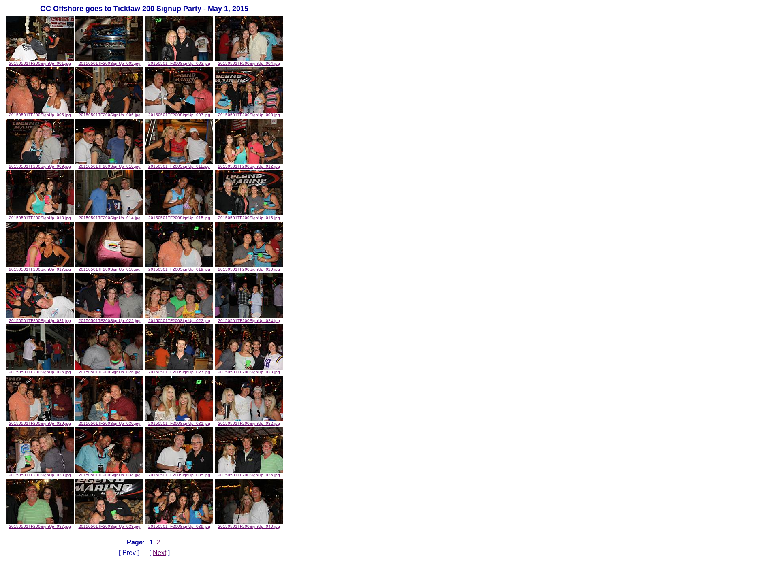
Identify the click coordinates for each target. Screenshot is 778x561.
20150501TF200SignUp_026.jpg (110, 372)
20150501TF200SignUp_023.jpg (179, 320)
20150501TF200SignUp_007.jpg (179, 115)
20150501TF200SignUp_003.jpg (179, 63)
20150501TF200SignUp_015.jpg (179, 217)
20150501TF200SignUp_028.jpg (249, 372)
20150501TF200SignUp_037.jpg (40, 526)
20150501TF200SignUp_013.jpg (40, 217)
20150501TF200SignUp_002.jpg (110, 63)
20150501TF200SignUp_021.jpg (40, 320)
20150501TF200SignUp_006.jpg (110, 115)
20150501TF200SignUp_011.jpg (179, 166)
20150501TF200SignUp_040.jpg (249, 526)
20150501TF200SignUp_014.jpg (110, 217)
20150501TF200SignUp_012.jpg (249, 166)
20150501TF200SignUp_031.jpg (179, 423)
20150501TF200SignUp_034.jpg (110, 475)
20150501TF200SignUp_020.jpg (249, 269)
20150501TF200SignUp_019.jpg (179, 269)
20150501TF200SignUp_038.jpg (110, 526)
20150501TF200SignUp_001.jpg (40, 63)
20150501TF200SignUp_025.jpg (40, 372)
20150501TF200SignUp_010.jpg (110, 166)
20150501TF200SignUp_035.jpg (179, 475)
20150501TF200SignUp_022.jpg (110, 320)
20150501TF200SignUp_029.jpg (40, 423)
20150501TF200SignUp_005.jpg (40, 115)
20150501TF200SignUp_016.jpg (249, 217)
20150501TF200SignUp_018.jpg (110, 269)
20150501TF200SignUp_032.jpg (249, 423)
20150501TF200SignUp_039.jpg (179, 526)
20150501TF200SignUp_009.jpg (40, 166)
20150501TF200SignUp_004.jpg (249, 63)
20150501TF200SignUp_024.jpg (249, 320)
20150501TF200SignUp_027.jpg (179, 372)
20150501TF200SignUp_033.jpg (40, 475)
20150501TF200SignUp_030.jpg (110, 423)
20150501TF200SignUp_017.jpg (40, 269)
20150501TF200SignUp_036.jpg (249, 475)
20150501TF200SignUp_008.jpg (249, 115)
